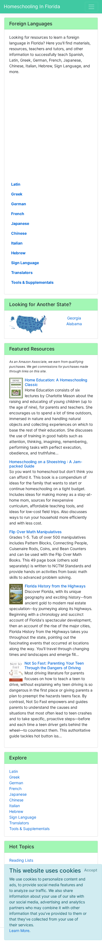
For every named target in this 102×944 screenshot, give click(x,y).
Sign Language (25, 262)
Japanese (20, 223)
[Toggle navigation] (91, 6)
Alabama (74, 323)
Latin (15, 184)
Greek (16, 194)
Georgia (74, 318)
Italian (17, 243)
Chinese (19, 233)
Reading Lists (21, 860)
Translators (22, 272)
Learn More (19, 930)
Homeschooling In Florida (32, 6)
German (18, 203)
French (17, 213)
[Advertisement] (51, 127)
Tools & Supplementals (32, 282)
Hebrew (18, 253)
